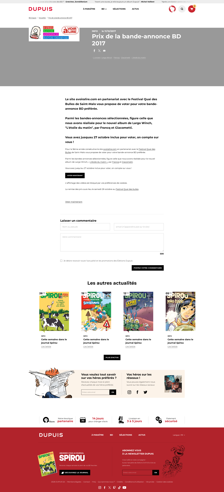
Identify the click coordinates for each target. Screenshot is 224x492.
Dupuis (41, 9)
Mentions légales (74, 482)
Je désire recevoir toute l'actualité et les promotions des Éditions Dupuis (98, 260)
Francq (117, 58)
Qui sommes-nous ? (106, 482)
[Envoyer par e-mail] (104, 50)
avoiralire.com (110, 149)
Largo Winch (106, 58)
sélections (119, 9)
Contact (86, 482)
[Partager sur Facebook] (94, 50)
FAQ (94, 482)
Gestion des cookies (164, 482)
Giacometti (125, 58)
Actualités (42, 18)
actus (135, 9)
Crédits (120, 482)
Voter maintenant (75, 175)
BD (103, 9)
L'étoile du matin (139, 58)
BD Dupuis (32, 18)
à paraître (89, 9)
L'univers (96, 58)
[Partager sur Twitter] (99, 50)
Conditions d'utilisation (134, 482)
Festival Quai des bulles (127, 189)
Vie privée (150, 482)
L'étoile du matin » (99, 162)
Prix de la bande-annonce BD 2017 (60, 18)
